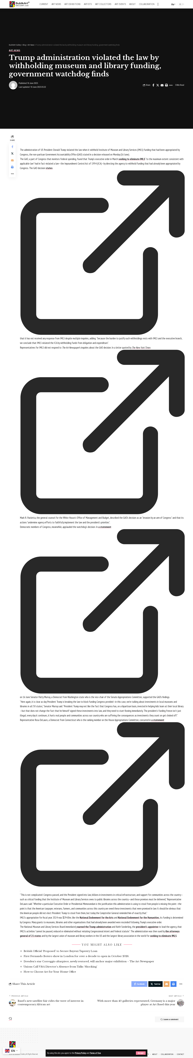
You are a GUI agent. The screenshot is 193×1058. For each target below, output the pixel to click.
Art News (14, 50)
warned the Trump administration (94, 926)
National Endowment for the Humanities (138, 917)
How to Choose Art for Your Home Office (50, 971)
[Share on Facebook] (153, 85)
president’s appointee (147, 926)
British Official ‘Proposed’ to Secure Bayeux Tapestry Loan (60, 951)
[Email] (162, 85)
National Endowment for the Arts (96, 917)
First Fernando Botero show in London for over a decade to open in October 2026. (76, 956)
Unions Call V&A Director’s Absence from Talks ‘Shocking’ (60, 966)
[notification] (163, 4)
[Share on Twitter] (158, 85)
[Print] (166, 85)
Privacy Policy (80, 1053)
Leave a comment (170, 1019)
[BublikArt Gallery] (21, 4)
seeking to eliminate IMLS (132, 159)
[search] (167, 4)
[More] (171, 85)
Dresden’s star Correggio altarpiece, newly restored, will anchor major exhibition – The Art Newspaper (89, 961)
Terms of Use (95, 1053)
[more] (158, 4)
